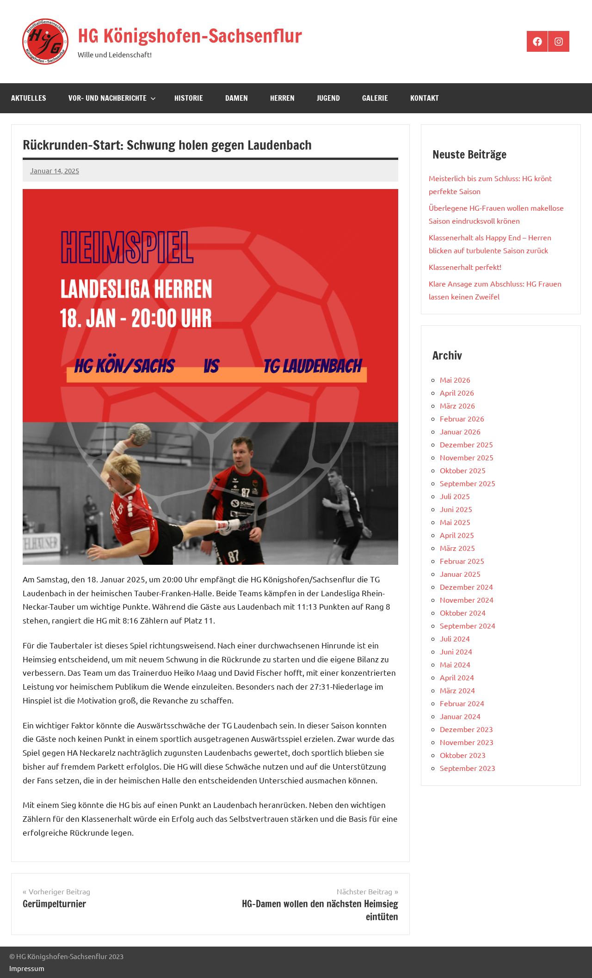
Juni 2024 (456, 651)
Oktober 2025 (463, 470)
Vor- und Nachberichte (107, 98)
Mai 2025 (455, 521)
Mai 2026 (455, 379)
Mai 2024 (455, 664)
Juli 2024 (455, 638)
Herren (282, 98)
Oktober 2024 (463, 612)
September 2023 (467, 767)
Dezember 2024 (466, 586)
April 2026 (457, 392)
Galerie (375, 98)
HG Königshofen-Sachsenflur (190, 35)
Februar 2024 (462, 703)
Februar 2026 (462, 418)
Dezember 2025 (466, 444)
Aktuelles (28, 98)
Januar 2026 (460, 431)
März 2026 (457, 405)
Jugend (328, 98)
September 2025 (467, 483)
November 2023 (466, 741)
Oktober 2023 (463, 754)
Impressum (26, 968)
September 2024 (467, 625)
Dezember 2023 (466, 729)
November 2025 (466, 457)
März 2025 (457, 547)
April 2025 (457, 534)
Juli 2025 (455, 496)
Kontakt (424, 98)
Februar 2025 (462, 560)
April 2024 (457, 677)
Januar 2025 (460, 573)
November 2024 (466, 599)
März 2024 (457, 690)
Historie (188, 98)
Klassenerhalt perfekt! (465, 266)
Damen (236, 98)
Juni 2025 (456, 508)
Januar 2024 (460, 716)
